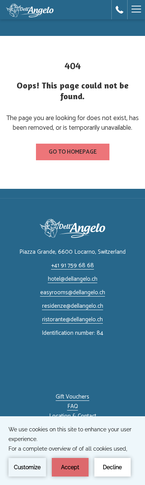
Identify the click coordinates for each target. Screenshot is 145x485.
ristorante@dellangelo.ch (72, 319)
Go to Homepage (73, 152)
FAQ (72, 406)
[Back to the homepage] (30, 9)
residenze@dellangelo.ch (72, 306)
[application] (72, 450)
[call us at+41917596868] (119, 9)
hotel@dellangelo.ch (72, 279)
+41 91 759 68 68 (72, 265)
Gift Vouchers (72, 397)
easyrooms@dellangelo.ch (72, 292)
